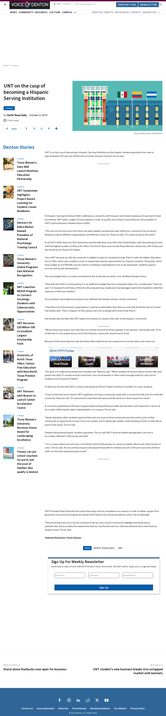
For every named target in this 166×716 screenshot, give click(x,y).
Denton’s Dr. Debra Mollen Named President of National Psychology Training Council (27, 235)
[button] (160, 4)
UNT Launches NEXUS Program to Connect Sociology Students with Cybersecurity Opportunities (27, 299)
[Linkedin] (78, 700)
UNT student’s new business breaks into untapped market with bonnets (128, 671)
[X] (34, 128)
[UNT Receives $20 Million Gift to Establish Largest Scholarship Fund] (8, 324)
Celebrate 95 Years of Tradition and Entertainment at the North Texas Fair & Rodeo (118, 351)
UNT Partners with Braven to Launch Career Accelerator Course (26, 399)
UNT (120, 548)
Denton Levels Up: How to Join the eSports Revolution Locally (89, 355)
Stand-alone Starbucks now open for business (34, 669)
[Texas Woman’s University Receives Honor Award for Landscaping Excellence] (8, 421)
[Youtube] (106, 700)
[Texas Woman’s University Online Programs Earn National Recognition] (8, 260)
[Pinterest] (49, 128)
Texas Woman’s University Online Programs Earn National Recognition (27, 267)
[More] (56, 128)
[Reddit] (88, 700)
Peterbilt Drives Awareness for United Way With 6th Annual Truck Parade (60, 355)
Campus (15, 65)
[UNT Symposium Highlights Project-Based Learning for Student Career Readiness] (8, 192)
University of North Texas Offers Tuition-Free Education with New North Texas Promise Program (27, 367)
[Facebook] (26, 128)
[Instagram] (69, 700)
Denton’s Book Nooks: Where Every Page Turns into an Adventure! (147, 355)
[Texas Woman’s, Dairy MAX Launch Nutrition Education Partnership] (8, 164)
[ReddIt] (41, 128)
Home (6, 65)
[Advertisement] (83, 39)
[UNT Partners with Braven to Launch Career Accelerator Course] (8, 393)
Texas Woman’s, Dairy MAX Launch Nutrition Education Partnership (27, 171)
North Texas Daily (17, 115)
